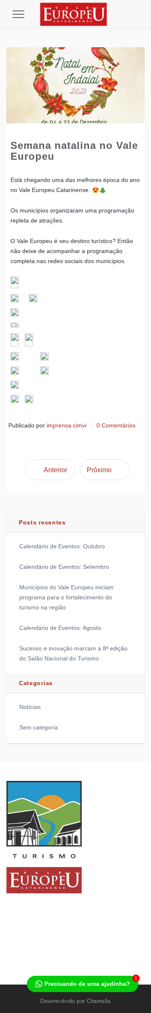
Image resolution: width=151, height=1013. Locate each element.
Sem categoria (38, 727)
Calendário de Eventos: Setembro (64, 566)
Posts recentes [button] (42, 522)
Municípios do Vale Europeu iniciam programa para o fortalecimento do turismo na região (66, 597)
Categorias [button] (36, 683)
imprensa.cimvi (66, 425)
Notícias (30, 706)
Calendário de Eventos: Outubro (62, 546)
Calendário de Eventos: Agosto (60, 627)
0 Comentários (115, 425)
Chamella (99, 1001)
